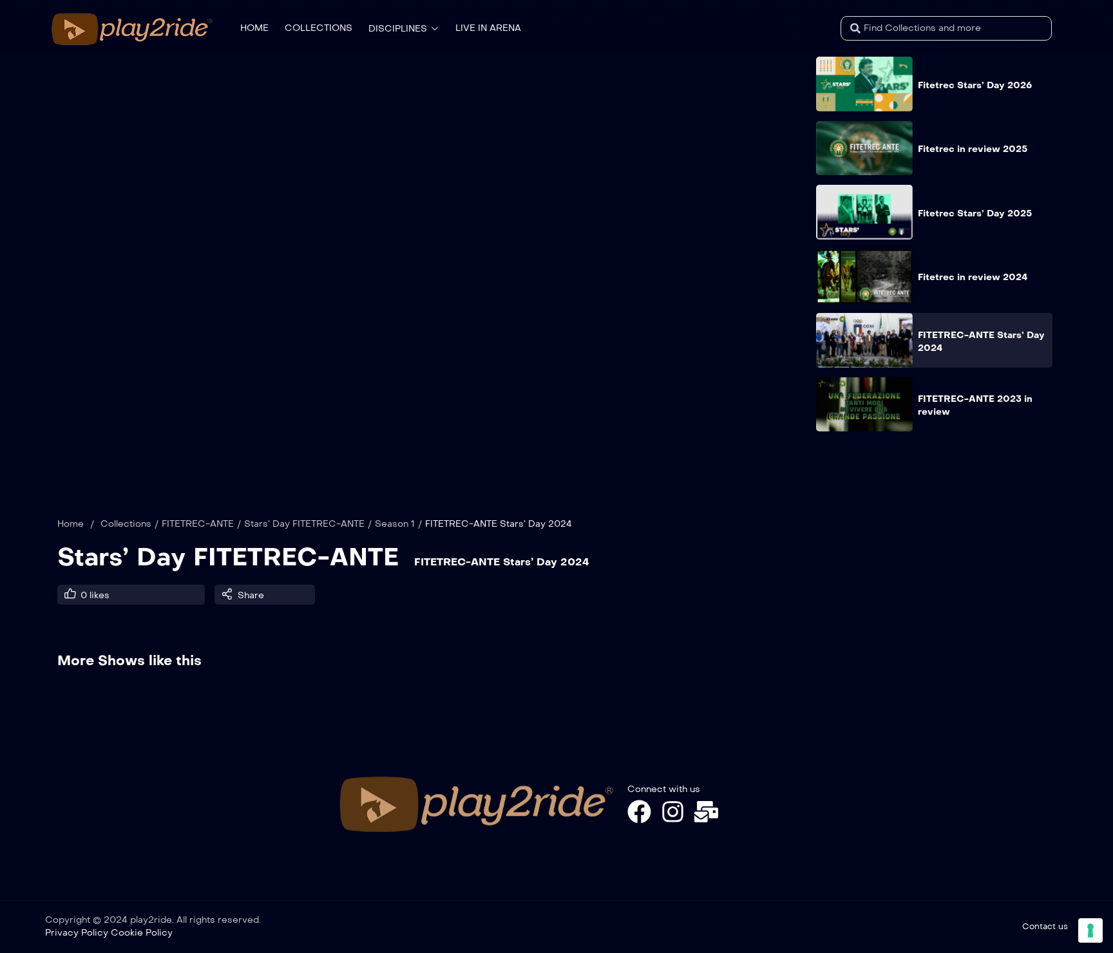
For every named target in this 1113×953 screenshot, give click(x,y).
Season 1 (395, 523)
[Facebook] (639, 812)
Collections (125, 523)
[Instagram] (673, 812)
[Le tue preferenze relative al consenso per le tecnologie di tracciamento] (1090, 930)
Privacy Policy (76, 932)
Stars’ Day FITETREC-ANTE (304, 523)
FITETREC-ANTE (198, 523)
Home (70, 523)
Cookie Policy (142, 932)
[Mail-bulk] (706, 812)
